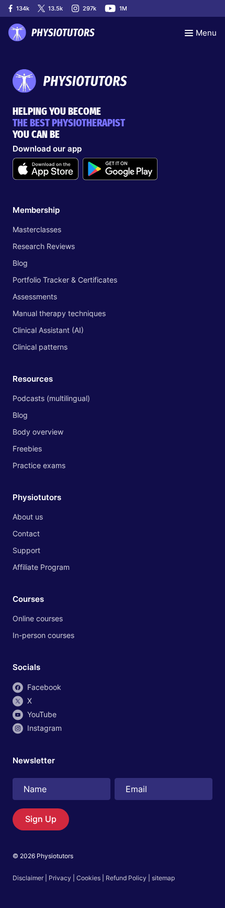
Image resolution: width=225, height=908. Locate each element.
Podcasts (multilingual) (51, 398)
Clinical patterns (40, 346)
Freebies (27, 448)
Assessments (35, 296)
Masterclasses (37, 229)
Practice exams (39, 465)
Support (26, 550)
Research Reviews (44, 246)
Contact (26, 533)
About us (28, 516)
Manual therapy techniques (59, 313)
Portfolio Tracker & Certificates (65, 279)
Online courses (38, 618)
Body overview (38, 431)
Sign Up (41, 819)
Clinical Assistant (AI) (48, 330)
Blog (20, 262)
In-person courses (43, 635)
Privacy (60, 878)
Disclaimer (28, 878)
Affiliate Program (41, 567)
